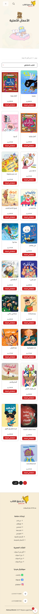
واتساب (18, 574)
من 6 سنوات (18, 558)
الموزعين (18, 533)
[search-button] (14, 4)
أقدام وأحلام (13, 382)
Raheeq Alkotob (11, 610)
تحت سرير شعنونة (12, 174)
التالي (15, 483)
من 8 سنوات (18, 562)
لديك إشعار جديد (31, 463)
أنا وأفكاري (13, 279)
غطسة (34, 96)
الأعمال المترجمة (19, 540)
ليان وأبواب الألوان (30, 388)
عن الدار (19, 521)
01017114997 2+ (16, 593)
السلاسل (18, 527)
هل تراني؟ (33, 279)
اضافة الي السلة (29, 105)
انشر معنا (18, 530)
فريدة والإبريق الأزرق (11, 428)
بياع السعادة (32, 313)
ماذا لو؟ (14, 242)
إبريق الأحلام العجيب (11, 208)
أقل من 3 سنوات (19, 552)
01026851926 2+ (16, 601)
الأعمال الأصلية (18, 537)
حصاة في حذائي (12, 313)
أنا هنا (15, 136)
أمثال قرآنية (32, 136)
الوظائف (18, 524)
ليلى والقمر (32, 245)
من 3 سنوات (18, 555)
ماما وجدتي (32, 208)
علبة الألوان (13, 347)
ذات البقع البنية (31, 347)
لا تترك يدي (32, 170)
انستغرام (18, 584)
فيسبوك (18, 579)
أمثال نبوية (14, 95)
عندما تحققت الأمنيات (29, 429)
